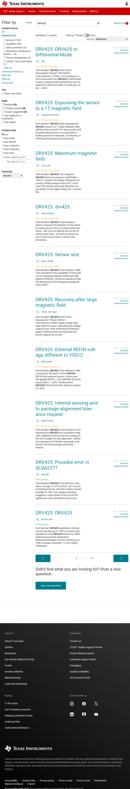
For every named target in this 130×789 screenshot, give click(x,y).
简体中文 (94, 11)
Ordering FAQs (12, 721)
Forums (31, 11)
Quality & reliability (79, 671)
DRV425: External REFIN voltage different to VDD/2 (66, 352)
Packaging (75, 665)
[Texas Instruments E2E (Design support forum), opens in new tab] (84, 715)
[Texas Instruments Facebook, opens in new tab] (84, 705)
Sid (43, 61)
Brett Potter (47, 420)
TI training (64, 11)
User (126, 3)
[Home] (25, 3)
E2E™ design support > (14, 11)
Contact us (75, 641)
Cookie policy (29, 780)
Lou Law (45, 165)
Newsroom (10, 653)
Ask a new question (51, 585)
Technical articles (47, 11)
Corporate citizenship (16, 683)
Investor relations (14, 671)
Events (8, 665)
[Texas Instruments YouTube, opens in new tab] (96, 715)
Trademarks (100, 780)
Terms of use (83, 780)
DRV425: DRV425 (54, 513)
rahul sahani (47, 213)
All (3, 31)
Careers (9, 647)
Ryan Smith (47, 261)
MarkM (45, 474)
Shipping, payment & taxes (18, 715)
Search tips (119, 23)
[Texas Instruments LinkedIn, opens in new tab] (72, 715)
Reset (29, 22)
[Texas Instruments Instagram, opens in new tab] (72, 705)
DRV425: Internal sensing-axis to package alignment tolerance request (67, 408)
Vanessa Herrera (50, 115)
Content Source (10, 28)
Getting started (79, 11)
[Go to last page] (92, 558)
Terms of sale (65, 780)
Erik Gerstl (46, 361)
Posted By (7, 171)
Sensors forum (121, 53)
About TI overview (14, 641)
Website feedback (14, 784)
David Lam (46, 519)
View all (8, 67)
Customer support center (83, 659)
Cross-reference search (82, 653)
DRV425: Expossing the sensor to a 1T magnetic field (68, 105)
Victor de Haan (49, 311)
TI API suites (11, 703)
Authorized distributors (17, 727)
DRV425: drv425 (53, 207)
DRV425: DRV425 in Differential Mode (56, 52)
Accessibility (11, 780)
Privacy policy (47, 780)
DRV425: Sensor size (57, 254)
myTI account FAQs (80, 677)
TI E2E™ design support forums (86, 647)
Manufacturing (12, 677)
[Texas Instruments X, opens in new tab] (96, 705)
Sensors (124, 50)
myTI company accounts (18, 709)
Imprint (31, 784)
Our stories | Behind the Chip (19, 659)
